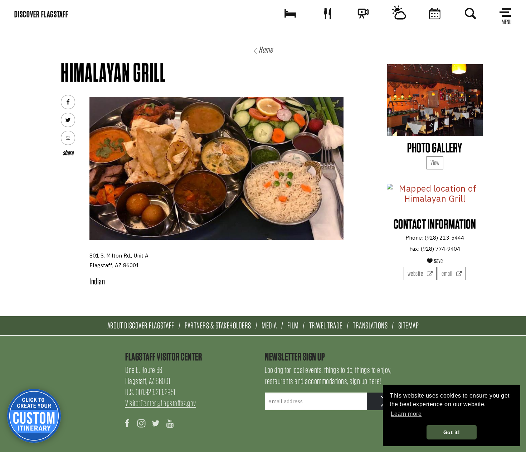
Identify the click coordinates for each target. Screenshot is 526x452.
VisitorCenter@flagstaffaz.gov (160, 403)
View (434, 163)
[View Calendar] (434, 13)
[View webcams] (363, 13)
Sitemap (408, 325)
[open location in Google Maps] (435, 193)
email (447, 273)
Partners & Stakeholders (218, 325)
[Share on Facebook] (68, 102)
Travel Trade (325, 325)
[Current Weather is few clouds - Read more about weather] (398, 13)
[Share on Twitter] (68, 120)
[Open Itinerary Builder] (34, 416)
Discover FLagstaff (41, 14)
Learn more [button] (406, 414)
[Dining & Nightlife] (327, 13)
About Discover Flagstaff (140, 325)
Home (266, 49)
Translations (370, 325)
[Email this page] (68, 138)
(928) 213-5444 (444, 237)
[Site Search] (470, 13)
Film (292, 325)
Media (269, 325)
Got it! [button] (451, 432)
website (416, 273)
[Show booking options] (290, 13)
